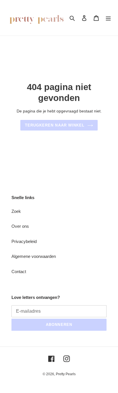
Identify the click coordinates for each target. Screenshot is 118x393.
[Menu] (108, 18)
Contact (18, 271)
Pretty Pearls (66, 374)
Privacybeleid (24, 241)
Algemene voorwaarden (33, 256)
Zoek (16, 211)
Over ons (20, 226)
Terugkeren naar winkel (54, 125)
